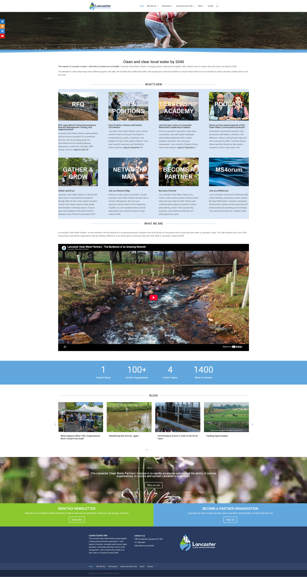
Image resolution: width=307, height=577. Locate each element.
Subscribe (76, 519)
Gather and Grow (66, 190)
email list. (150, 546)
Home (142, 6)
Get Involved (166, 6)
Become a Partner (167, 190)
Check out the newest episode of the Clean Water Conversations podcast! (227, 126)
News (200, 6)
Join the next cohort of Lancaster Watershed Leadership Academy (175, 126)
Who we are (153, 485)
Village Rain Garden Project (219, 436)
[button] (252, 424)
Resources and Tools (184, 6)
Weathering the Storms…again (75, 436)
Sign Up (230, 519)
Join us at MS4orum (218, 190)
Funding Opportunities (168, 436)
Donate (210, 6)
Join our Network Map (119, 190)
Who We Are (151, 6)
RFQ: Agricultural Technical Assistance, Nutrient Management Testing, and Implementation (77, 127)
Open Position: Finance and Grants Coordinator (125, 126)
